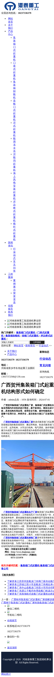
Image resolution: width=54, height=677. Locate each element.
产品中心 (12, 354)
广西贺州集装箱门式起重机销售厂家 (20, 538)
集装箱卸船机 (13, 335)
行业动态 (43, 345)
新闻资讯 (30, 345)
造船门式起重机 (30, 335)
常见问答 (45, 365)
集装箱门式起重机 (25, 332)
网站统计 (6, 674)
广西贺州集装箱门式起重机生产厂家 (20, 512)
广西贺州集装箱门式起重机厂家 (18, 422)
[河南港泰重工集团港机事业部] (21, 10)
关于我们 (12, 351)
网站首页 (18, 345)
